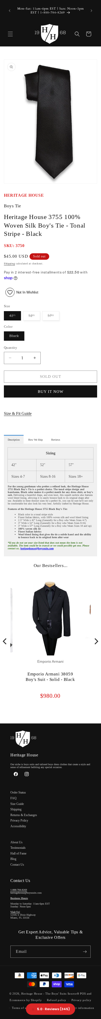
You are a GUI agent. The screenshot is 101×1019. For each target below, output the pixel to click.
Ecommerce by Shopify (26, 1000)
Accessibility (18, 826)
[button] (10, 34)
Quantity (10, 348)
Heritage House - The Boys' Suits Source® (50, 993)
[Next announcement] (91, 10)
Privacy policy (81, 1000)
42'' (15, 316)
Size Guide (17, 804)
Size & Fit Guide (18, 413)
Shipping (9, 263)
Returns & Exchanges (23, 815)
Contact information (80, 1007)
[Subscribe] (84, 952)
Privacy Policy (19, 820)
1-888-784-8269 (18, 889)
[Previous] (5, 641)
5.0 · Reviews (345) (53, 1009)
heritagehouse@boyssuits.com (37, 548)
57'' (53, 316)
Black (16, 337)
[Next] (96, 641)
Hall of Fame (18, 853)
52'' (34, 316)
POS (83, 993)
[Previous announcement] (9, 10)
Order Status (18, 792)
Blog (13, 859)
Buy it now (50, 391)
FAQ (13, 798)
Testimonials (18, 848)
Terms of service (23, 1007)
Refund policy (56, 1000)
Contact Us (17, 864)
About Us (16, 842)
